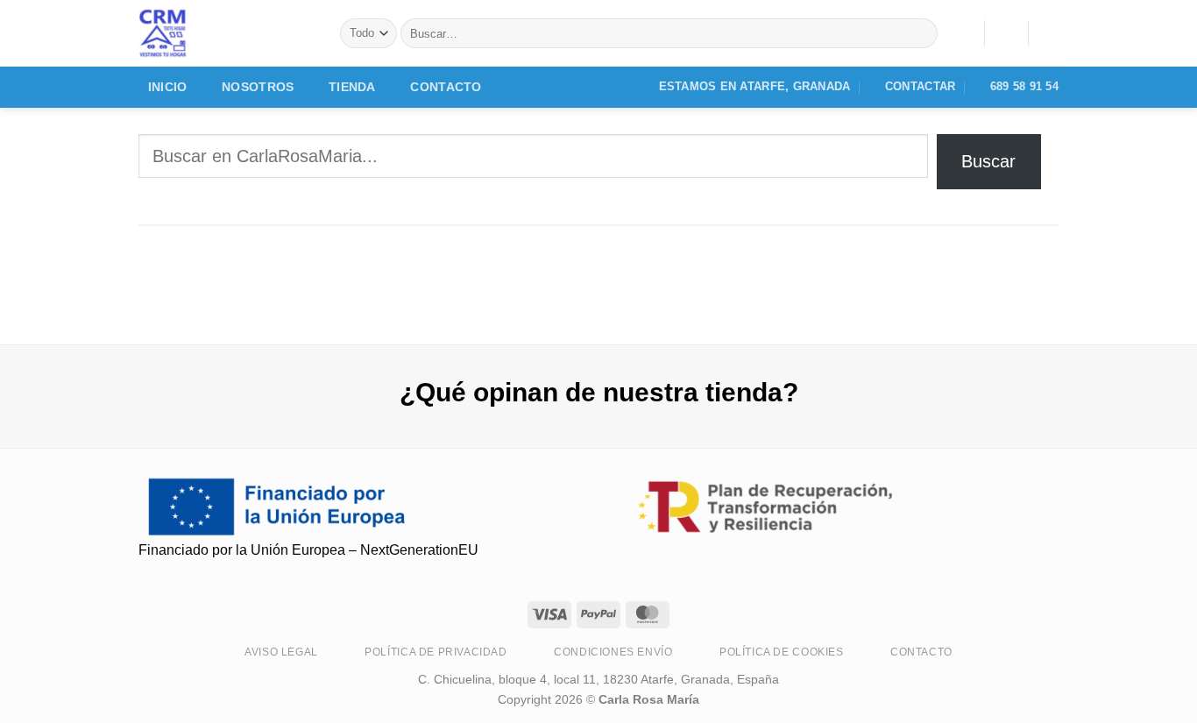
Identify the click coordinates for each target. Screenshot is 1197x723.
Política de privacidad (435, 652)
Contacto (445, 87)
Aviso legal (281, 652)
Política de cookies (781, 652)
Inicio (168, 87)
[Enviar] (920, 33)
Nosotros (258, 87)
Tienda (352, 87)
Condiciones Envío (613, 652)
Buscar (988, 161)
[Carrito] (1050, 33)
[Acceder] (1006, 33)
